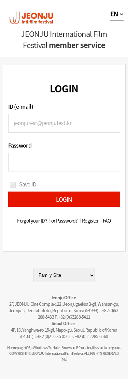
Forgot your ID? (32, 220)
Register (90, 220)
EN (114, 13)
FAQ (107, 220)
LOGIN (64, 199)
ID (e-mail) (20, 106)
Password (19, 145)
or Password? (64, 220)
